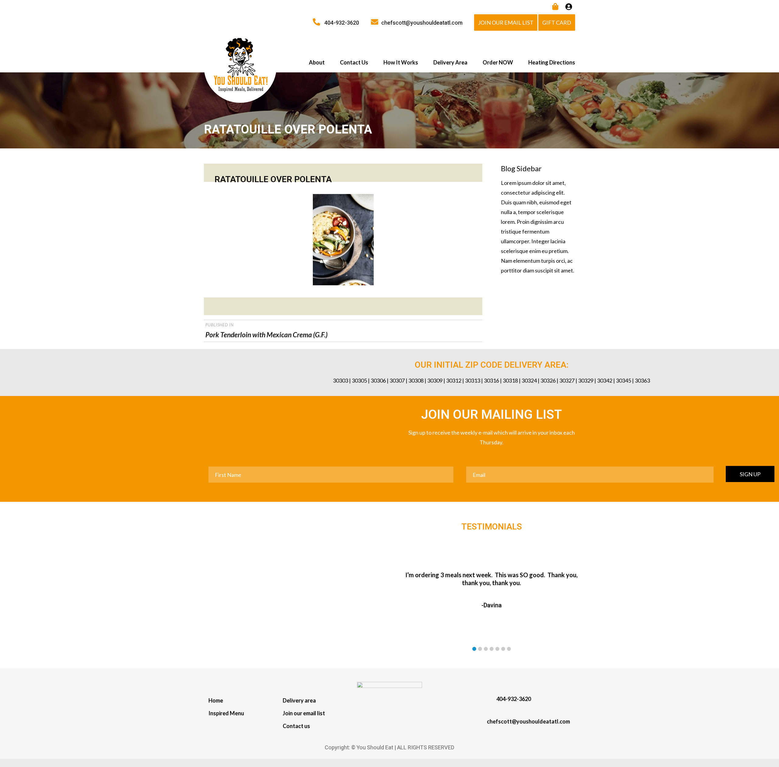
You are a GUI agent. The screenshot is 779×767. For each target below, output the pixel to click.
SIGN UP (750, 474)
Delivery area (299, 700)
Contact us (296, 726)
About (317, 62)
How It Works (400, 62)
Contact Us (354, 62)
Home (215, 700)
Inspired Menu (226, 713)
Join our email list (304, 713)
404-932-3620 (341, 23)
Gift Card (556, 22)
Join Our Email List (505, 22)
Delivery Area (450, 62)
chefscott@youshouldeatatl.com (422, 23)
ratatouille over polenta (273, 179)
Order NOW (498, 62)
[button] (474, 649)
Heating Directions (551, 62)
